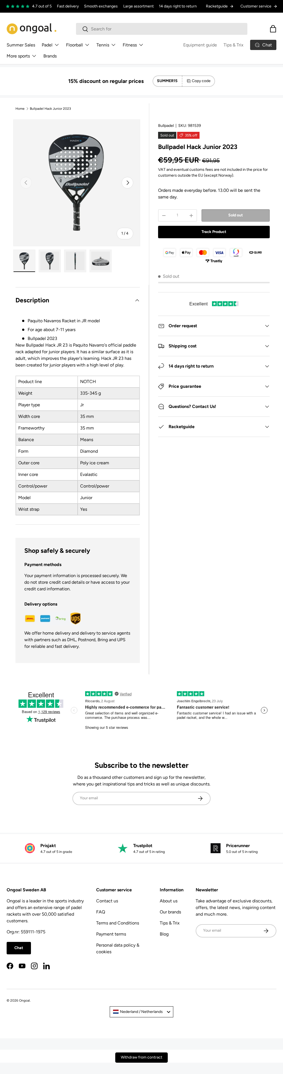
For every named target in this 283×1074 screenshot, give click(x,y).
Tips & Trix (233, 45)
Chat (18, 947)
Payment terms (111, 934)
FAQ (100, 912)
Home (20, 109)
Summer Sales (21, 45)
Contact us (107, 900)
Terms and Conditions (117, 923)
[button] (273, 29)
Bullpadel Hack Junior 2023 (50, 109)
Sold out (235, 215)
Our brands (170, 912)
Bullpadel (166, 125)
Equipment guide (200, 45)
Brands (50, 56)
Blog (164, 934)
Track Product (213, 231)
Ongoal (24, 1000)
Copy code (201, 80)
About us (168, 900)
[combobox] (162, 29)
